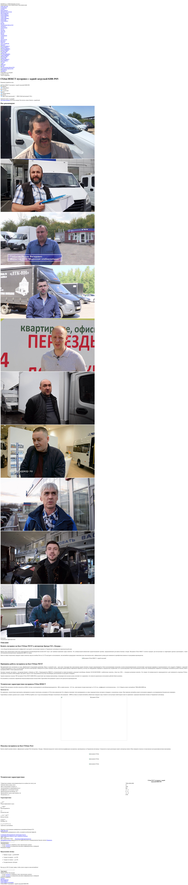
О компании (4, 7)
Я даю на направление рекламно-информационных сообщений (20, 846)
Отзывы (3, 9)
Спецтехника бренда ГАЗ (7, 25)
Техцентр (3, 44)
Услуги (2, 29)
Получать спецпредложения (31, 840)
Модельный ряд (5, 13)
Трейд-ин (3, 31)
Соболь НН (3, 17)
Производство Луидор (6, 11)
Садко (2, 22)
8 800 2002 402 (4, 6)
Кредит (2, 33)
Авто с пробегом (5, 43)
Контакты (3, 40)
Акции (2, 37)
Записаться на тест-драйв (17, 840)
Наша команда (4, 10)
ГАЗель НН (3, 19)
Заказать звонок (42, 840)
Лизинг (2, 34)
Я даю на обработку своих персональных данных (17, 844)
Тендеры (3, 30)
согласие (8, 844)
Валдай (2, 23)
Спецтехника (4, 27)
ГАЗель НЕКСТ (4, 14)
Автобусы (3, 26)
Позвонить (49, 840)
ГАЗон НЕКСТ (4, 21)
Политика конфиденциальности (23, 838)
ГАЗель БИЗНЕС (5, 15)
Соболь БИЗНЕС (5, 18)
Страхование (4, 35)
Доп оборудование (5, 100)
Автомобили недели (6, 840)
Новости (3, 42)
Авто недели (4, 39)
